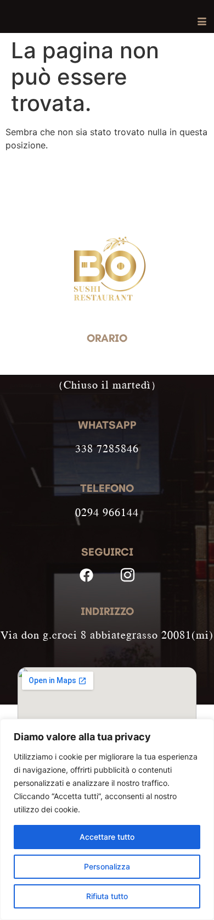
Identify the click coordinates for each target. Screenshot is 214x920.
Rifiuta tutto (107, 896)
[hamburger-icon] (201, 22)
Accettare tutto (107, 836)
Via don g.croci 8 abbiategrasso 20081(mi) (107, 634)
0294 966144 (107, 512)
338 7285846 (107, 448)
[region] (107, 819)
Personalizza (107, 866)
